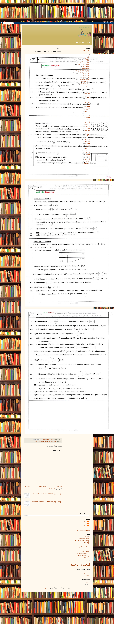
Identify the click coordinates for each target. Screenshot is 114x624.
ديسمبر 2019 (87, 156)
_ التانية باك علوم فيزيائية (83, 553)
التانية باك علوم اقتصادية (83, 61)
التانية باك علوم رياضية (83, 62)
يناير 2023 (88, 98)
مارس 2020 (87, 150)
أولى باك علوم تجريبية (84, 74)
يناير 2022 (88, 117)
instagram (86, 573)
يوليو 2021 (87, 124)
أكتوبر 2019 (87, 159)
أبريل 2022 (87, 111)
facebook (87, 572)
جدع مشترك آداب (85, 81)
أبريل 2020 (87, 148)
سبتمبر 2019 (87, 161)
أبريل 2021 (87, 130)
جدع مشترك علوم (84, 83)
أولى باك (87, 544)
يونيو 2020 (87, 145)
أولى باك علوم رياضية (84, 75)
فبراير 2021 (87, 134)
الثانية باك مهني (85, 68)
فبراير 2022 (87, 115)
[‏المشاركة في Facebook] (35, 439)
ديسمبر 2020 (87, 137)
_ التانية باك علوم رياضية (83, 555)
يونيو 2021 (87, 126)
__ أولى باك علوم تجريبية (83, 546)
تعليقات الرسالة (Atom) (50, 489)
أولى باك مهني (85, 77)
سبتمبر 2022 (87, 104)
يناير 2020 (88, 154)
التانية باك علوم (85, 551)
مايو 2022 (88, 110)
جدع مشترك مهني (84, 85)
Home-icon (86, 536)
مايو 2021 (88, 128)
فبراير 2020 (87, 152)
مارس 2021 (87, 132)
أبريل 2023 (87, 93)
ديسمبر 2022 (87, 100)
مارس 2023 (87, 95)
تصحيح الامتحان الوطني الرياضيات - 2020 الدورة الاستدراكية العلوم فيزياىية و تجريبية (46, 501)
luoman (58, 588)
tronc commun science (84, 86)
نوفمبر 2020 (87, 139)
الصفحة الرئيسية (43, 486)
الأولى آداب (86, 59)
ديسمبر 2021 (87, 119)
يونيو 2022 (87, 108)
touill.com (85, 526)
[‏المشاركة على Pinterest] (33, 439)
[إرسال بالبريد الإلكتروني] (39, 439)
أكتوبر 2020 (87, 141)
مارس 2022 (87, 113)
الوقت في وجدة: (80, 564)
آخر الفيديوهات (85, 557)
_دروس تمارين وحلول (84, 549)
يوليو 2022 (87, 106)
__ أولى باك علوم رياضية (83, 547)
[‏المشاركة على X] (36, 439)
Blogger (45, 588)
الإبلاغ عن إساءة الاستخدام (83, 530)
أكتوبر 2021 (87, 122)
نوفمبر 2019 (87, 158)
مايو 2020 (88, 147)
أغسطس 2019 (86, 163)
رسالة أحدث (59, 486)
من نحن (87, 584)
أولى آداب (86, 542)
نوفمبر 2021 (87, 121)
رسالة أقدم (27, 486)
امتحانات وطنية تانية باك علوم (51, 441)
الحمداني (85, 521)
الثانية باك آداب (85, 66)
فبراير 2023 (87, 97)
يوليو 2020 (87, 143)
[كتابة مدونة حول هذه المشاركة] (38, 439)
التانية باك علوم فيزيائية (83, 64)
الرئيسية (87, 582)
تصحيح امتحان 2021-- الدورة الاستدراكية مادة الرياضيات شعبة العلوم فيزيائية (47, 494)
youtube (87, 575)
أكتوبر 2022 (87, 102)
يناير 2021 (88, 135)
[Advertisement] (57, 11)
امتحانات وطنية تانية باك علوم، (82, 72)
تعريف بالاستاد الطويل (39, 441)
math (86, 523)
